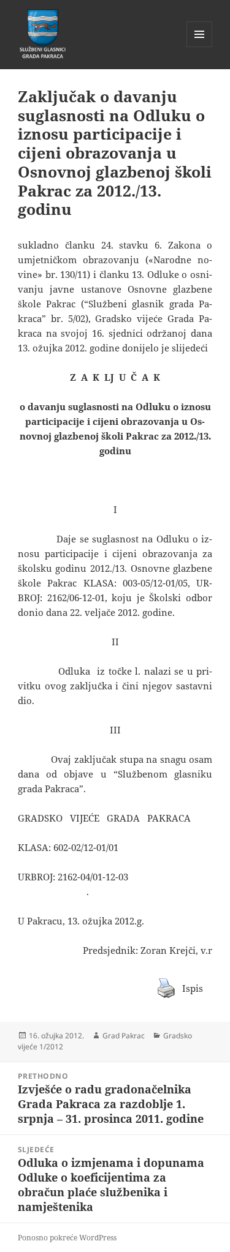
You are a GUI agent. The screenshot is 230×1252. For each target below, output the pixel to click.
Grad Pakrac (123, 1035)
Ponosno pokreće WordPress (67, 1237)
